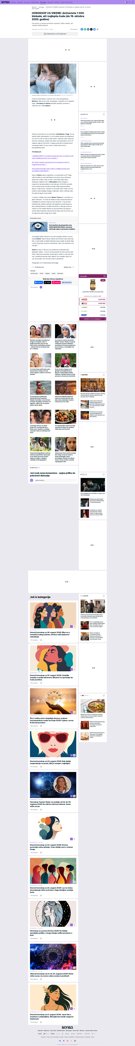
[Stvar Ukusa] (94, 1034)
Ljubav (53, 273)
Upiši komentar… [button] (40, 480)
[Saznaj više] (103, 375)
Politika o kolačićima (69, 1037)
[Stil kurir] (62, 1034)
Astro (41, 273)
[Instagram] (67, 1040)
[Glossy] (67, 1034)
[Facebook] (60, 1040)
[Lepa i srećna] (73, 1034)
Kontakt (61, 1037)
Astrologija (41, 7)
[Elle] (58, 1034)
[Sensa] (5, 2)
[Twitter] (63, 1040)
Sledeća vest (67, 267)
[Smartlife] (79, 1034)
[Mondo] (46, 1034)
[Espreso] (53, 1034)
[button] (74, 29)
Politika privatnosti (79, 1037)
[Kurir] (40, 1034)
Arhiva (92, 1037)
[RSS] (71, 1040)
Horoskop (60, 273)
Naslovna (34, 7)
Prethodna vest (39, 267)
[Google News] (75, 1040)
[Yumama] (87, 1034)
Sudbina (47, 273)
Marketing (87, 1037)
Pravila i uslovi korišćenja (53, 1037)
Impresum (43, 1037)
